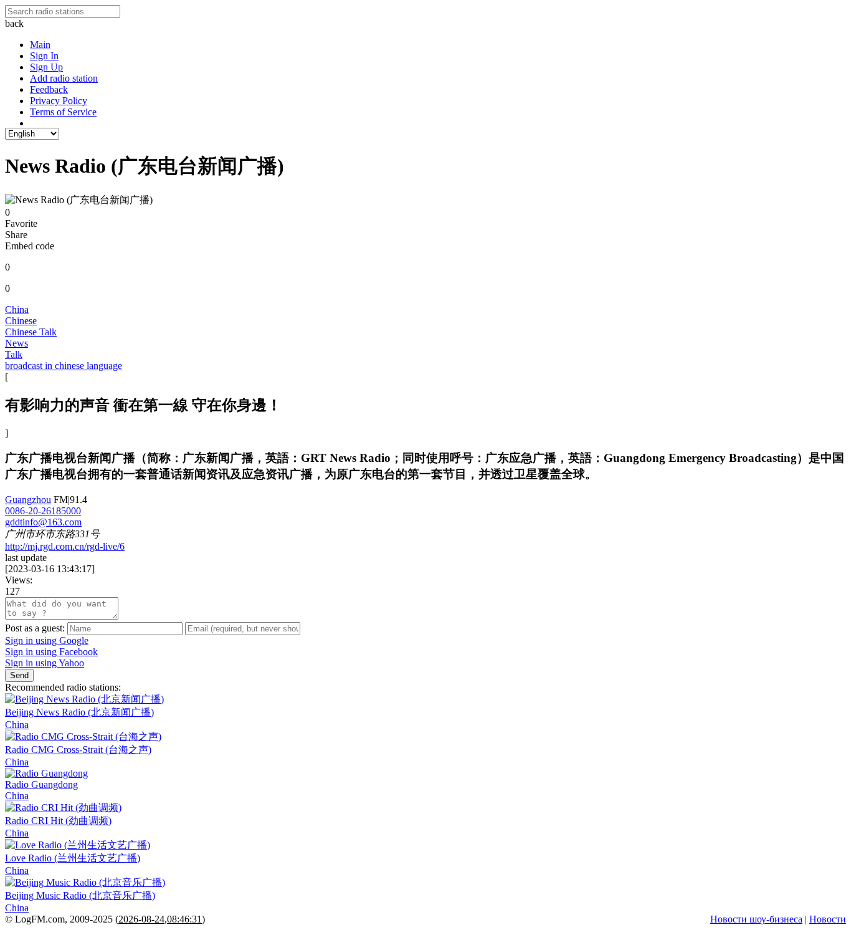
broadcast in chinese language (63, 365)
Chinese (21, 320)
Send (19, 675)
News (16, 343)
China (17, 309)
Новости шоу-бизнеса (756, 919)
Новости (827, 919)
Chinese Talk (31, 332)
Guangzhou (28, 499)
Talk (13, 354)
